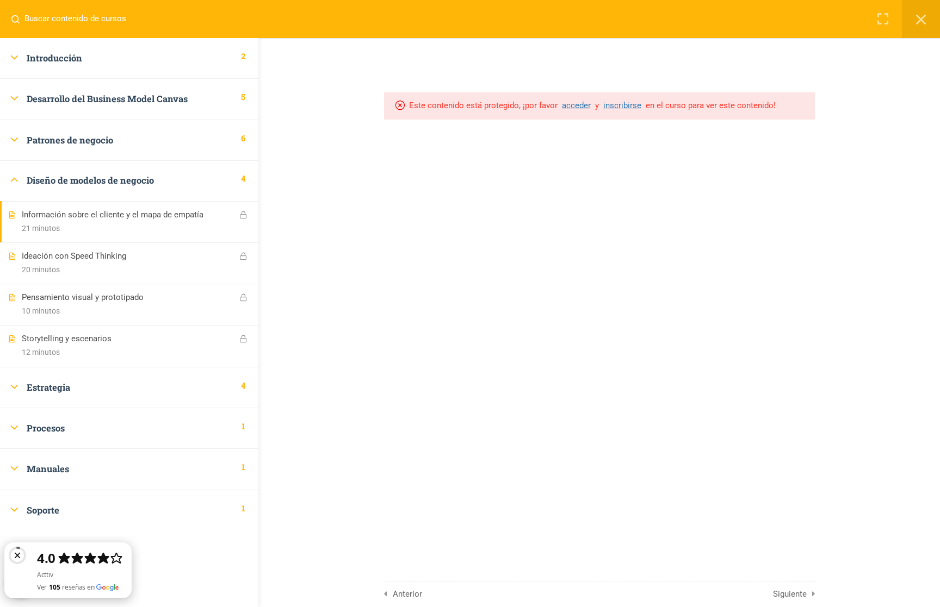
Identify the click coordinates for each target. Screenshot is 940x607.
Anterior (407, 594)
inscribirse (622, 105)
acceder (576, 105)
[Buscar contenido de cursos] (19, 19)
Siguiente (790, 594)
